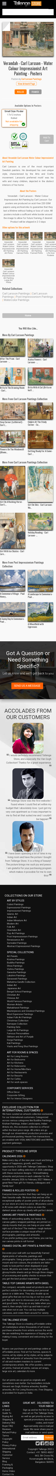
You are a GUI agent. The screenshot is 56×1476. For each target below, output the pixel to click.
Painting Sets (13, 1027)
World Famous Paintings (19, 1001)
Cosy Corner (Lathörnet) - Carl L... (11, 423)
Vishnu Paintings (15, 969)
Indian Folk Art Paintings (19, 1017)
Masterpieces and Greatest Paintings (26, 1011)
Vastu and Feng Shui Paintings (22, 1046)
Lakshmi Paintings (16, 975)
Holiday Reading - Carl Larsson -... (38, 534)
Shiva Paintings (14, 965)
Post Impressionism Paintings (34, 296)
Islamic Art (12, 914)
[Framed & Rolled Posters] (37, 1190)
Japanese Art (14, 988)
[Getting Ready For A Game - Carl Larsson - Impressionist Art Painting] (40, 439)
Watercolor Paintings (16, 300)
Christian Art (13, 994)
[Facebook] (42, 1444)
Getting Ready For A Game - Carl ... (40, 452)
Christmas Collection (17, 1020)
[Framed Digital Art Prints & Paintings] (3, 1249)
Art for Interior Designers (20, 1098)
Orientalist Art (14, 930)
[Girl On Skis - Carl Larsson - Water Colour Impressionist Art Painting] (40, 484)
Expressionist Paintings (19, 907)
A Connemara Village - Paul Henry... (12, 595)
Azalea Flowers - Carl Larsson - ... (37, 361)
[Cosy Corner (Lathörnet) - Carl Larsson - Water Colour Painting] (12, 410)
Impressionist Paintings (19, 910)
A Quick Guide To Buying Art (7, 1413)
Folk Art (11, 927)
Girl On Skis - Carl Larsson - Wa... (40, 506)
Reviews (6, 1429)
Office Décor (13, 1092)
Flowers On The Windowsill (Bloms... (12, 450)
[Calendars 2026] (24, 1156)
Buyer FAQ (7, 1426)
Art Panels (12, 956)
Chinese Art (13, 998)
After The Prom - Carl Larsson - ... (10, 360)
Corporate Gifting (16, 1095)
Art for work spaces (17, 1082)
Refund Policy (9, 1432)
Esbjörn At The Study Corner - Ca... (37, 423)
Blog (4, 1461)
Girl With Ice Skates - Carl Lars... (12, 552)
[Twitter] (38, 1444)
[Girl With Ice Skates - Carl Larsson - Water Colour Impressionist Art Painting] (12, 530)
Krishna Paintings (16, 959)
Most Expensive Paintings (20, 1014)
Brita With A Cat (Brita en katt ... (39, 388)
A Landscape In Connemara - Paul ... (40, 595)
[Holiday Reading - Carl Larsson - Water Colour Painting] (40, 521)
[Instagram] (47, 1444)
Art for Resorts (15, 1075)
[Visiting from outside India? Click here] (42, 1110)
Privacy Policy (9, 1445)
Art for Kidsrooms (16, 1066)
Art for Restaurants (17, 1072)
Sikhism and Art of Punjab (20, 1036)
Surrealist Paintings (17, 943)
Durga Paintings (15, 1040)
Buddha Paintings (16, 962)
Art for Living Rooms (17, 1056)
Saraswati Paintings (17, 978)
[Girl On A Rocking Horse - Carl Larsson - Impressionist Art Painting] (12, 482)
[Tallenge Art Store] (28, 3)
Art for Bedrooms (16, 1059)
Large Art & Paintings (18, 1030)
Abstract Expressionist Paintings (23, 946)
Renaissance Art (15, 939)
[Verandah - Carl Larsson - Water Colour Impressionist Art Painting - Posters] (28, 39)
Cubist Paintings (15, 904)
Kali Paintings (14, 1043)
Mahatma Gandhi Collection (21, 982)
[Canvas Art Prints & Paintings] (43, 1215)
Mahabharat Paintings (18, 1007)
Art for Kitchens (15, 1062)
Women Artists (14, 1004)
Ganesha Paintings (16, 972)
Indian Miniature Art (17, 920)
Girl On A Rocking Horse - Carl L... (11, 503)
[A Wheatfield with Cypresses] (40, 611)
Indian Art (12, 917)
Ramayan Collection (17, 1023)
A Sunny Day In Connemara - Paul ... (12, 620)
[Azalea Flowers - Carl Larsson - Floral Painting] (40, 348)
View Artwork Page (26, 83)
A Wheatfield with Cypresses (36, 625)
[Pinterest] (52, 1444)
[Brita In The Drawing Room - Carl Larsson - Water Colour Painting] (12, 376)
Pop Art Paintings (16, 933)
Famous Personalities (18, 1033)
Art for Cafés (14, 1079)
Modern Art (13, 923)
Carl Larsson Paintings (16, 293)
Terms (5, 1435)
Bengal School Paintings (19, 991)
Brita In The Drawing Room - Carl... (12, 389)
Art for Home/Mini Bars (19, 1069)
